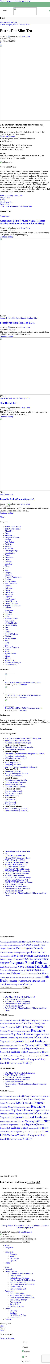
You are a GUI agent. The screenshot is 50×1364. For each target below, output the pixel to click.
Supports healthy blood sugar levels (31, 977)
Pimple (7, 632)
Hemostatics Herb (5, 956)
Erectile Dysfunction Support (22, 953)
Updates (13, 1261)
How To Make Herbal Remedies (22, 1280)
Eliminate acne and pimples (15, 787)
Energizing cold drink (13, 762)
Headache (38, 952)
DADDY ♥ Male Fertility (15, 867)
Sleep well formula (12, 795)
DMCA (30, 1228)
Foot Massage (10, 581)
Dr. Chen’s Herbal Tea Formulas (22, 1284)
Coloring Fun (15, 1317)
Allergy (8, 540)
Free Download (11, 584)
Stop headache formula (13, 791)
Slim (27, 25)
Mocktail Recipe (11, 623)
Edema (10, 952)
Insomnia (8, 614)
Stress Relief (14, 1304)
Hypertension (41, 955)
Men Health (9, 621)
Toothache (12, 980)
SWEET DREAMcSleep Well (16, 880)
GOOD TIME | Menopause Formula (19, 882)
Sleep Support (33, 973)
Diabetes (8, 562)
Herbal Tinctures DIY (18, 1289)
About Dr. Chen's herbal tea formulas (19, 747)
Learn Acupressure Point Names (22, 1298)
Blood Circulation (16, 945)
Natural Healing (19, 25)
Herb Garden (10, 599)
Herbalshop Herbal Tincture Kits (17, 851)
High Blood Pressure (13, 605)
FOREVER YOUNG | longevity (17, 871)
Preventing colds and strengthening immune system (24, 754)
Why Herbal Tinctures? (14, 891)
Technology (14, 1258)
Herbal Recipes (11, 22)
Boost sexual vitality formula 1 (16, 808)
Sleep (7, 643)
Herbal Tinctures (11, 603)
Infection (8, 612)
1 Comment (22, 685)
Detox (7, 559)
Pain (6, 630)
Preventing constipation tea (15, 756)
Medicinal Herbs (6, 494)
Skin (6, 641)
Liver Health (13, 967)
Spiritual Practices (12, 647)
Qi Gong (8, 636)
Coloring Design (11, 551)
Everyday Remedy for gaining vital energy (21, 767)
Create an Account (7, 1338)
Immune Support (7, 959)
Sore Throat (42, 973)
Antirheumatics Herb (17, 942)
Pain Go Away (15, 1302)
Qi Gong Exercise (17, 1306)
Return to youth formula (14, 776)
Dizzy (7, 566)
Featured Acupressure (13, 577)
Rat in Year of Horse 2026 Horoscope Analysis (23, 683)
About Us (8, 531)
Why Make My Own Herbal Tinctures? (20, 997)
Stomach (2, 977)
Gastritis (8, 586)
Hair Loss (8, 588)
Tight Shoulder (10, 654)
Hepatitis (8, 597)
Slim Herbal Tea (8, 403)
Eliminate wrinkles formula (15, 782)
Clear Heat (27, 944)
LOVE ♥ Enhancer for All (15, 856)
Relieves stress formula (13, 793)
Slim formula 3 (10, 804)
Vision (7, 656)
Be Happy (14, 1313)
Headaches (9, 592)
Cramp (7, 555)
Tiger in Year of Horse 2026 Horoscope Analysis (23, 708)
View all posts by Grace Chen (11, 195)
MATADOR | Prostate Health (16, 886)
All (6, 854)
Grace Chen (25, 37)
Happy (7, 590)
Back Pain (9, 548)
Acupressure (5, 216)
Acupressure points (12, 538)
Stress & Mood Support (13, 977)
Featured (3, 318)
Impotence (9, 610)
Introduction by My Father (15, 749)
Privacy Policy (7, 1226)
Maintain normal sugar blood (16, 758)
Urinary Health (17, 985)
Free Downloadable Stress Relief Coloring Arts (23, 738)
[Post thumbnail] (9, 680)
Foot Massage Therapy (18, 1300)
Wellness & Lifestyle (13, 662)
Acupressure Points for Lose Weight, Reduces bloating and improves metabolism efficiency (22, 222)
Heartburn (9, 595)
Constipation (10, 553)
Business (13, 1254)
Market (12, 1256)
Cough (2, 949)
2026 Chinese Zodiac (13, 529)
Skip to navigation (7, 1)
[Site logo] (25, 14)
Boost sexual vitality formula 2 (16, 811)
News (7, 627)
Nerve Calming (26, 966)
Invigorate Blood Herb (26, 963)
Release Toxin (19, 973)
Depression (9, 557)
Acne (7, 533)
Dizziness (3, 952)
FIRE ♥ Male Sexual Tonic (15, 860)
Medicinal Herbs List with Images (18, 743)
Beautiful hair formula (13, 784)
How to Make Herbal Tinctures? (17, 889)
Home (2, 22)
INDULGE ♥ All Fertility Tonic (17, 869)
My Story (13, 1311)
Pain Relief (42, 966)
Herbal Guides (15, 1276)
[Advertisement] (20, 831)
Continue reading (6, 237)
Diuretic (38, 948)
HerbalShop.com (25, 1232)
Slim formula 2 (10, 802)
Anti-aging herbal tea (13, 771)
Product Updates (11, 634)
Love (7, 616)
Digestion (8, 564)
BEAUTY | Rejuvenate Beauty (17, 873)
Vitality (7, 658)
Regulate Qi (31, 969)
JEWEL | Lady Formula (14, 884)
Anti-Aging (9, 542)
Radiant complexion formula (16, 780)
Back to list (4, 204)
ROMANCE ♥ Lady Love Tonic (17, 858)
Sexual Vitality (10, 638)
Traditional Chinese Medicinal (21, 1273)
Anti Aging (4, 942)
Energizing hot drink (13, 765)
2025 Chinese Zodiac (13, 527)
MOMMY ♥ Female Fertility (16, 864)
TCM (7, 651)
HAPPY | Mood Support (14, 875)
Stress (7, 649)
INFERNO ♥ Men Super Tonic (17, 862)
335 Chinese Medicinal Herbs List (18, 741)
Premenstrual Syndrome (9, 970)
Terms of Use (19, 1226)
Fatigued (8, 573)
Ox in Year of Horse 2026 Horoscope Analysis (23, 695)
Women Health (10, 665)
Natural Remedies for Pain (20, 1282)
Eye (6, 570)
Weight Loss (5, 198)
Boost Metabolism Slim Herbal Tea (17, 322)
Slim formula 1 (10, 800)
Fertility (8, 579)
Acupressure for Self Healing (21, 1295)
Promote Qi (22, 970)
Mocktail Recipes (16, 1287)
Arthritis (8, 546)
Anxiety (8, 544)
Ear (6, 568)
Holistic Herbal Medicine (19, 1278)
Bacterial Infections (5, 945)
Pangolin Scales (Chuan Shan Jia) (17, 499)
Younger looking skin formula (16, 773)
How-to (8, 608)
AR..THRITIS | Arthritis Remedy (18, 878)
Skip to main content (22, 1)
